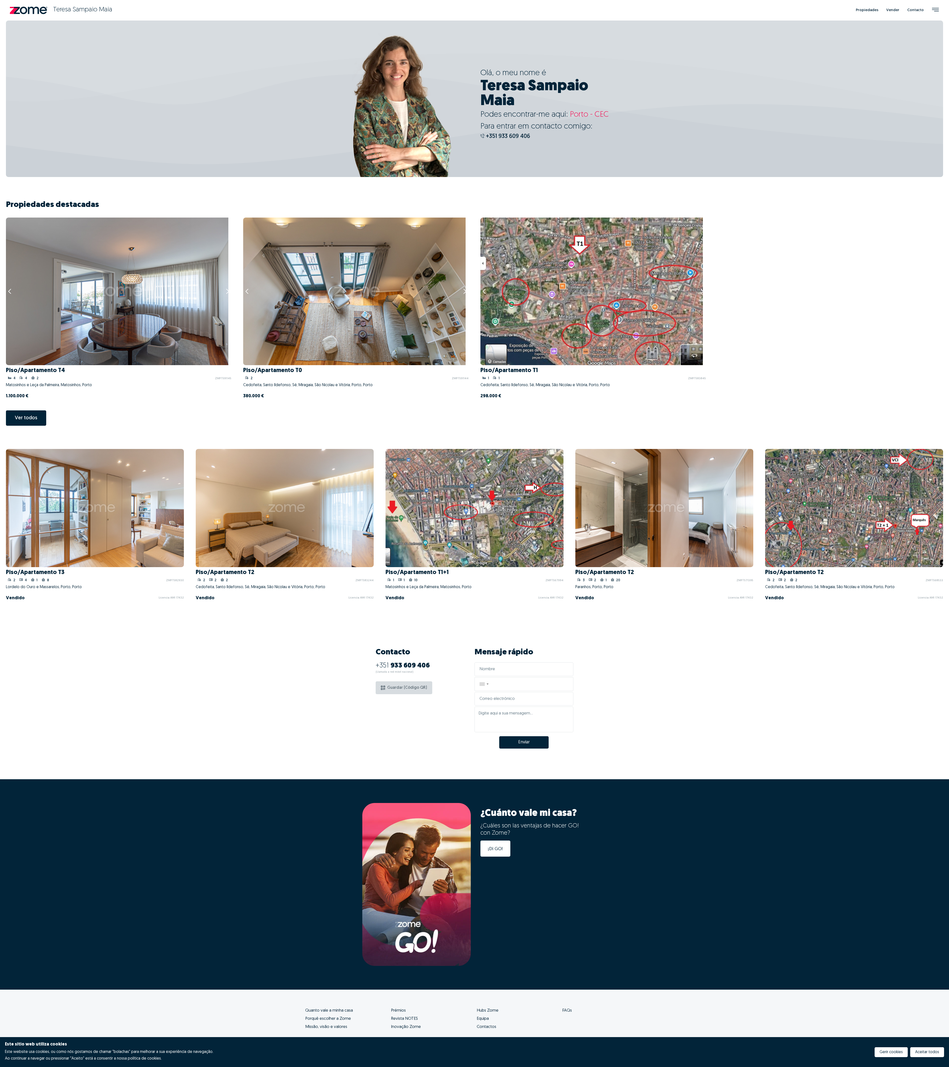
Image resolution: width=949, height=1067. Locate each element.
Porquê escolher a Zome (328, 1019)
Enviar (524, 742)
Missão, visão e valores (326, 1027)
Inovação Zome (406, 1027)
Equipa (483, 1019)
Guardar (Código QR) (407, 688)
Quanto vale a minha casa (329, 1010)
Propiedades (867, 10)
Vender (892, 10)
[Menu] (935, 10)
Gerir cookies (891, 1052)
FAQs (567, 1010)
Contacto (915, 10)
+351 (403, 665)
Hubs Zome (487, 1010)
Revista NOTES (404, 1019)
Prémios (398, 1010)
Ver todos (26, 418)
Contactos (486, 1027)
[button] (483, 684)
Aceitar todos (927, 1052)
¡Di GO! (495, 849)
